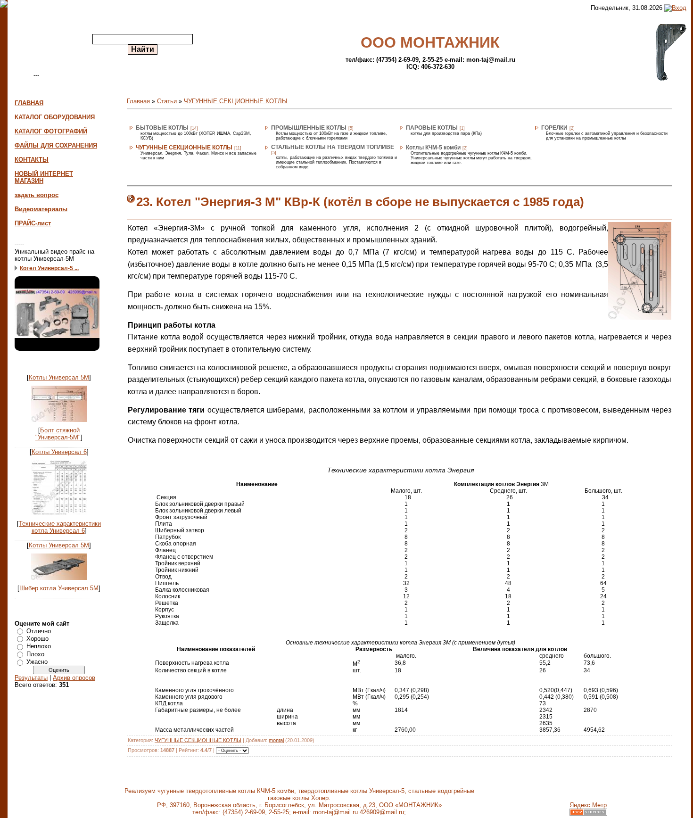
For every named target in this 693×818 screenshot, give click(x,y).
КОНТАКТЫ (32, 159)
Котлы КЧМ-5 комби (433, 147)
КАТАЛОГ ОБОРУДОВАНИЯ (55, 117)
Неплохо (38, 646)
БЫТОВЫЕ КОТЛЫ (162, 127)
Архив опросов (74, 677)
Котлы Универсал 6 (59, 451)
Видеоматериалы (41, 209)
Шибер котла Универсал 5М (59, 588)
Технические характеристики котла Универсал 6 (60, 527)
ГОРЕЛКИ (554, 127)
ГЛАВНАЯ (29, 103)
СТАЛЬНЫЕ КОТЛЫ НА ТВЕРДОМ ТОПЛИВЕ (332, 147)
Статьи (167, 101)
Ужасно (37, 661)
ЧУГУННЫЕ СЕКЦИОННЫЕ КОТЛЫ (236, 101)
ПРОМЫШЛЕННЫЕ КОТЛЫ (308, 127)
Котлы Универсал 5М (59, 377)
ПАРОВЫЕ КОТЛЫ (432, 127)
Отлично (38, 630)
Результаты (31, 677)
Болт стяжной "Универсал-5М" (58, 434)
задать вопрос (36, 194)
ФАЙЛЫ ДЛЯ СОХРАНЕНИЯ (56, 145)
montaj (276, 740)
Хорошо (37, 638)
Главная (138, 101)
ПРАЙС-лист (33, 223)
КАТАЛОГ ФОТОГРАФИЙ (51, 131)
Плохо (35, 654)
